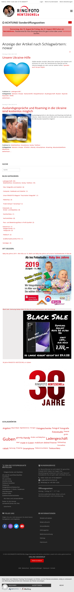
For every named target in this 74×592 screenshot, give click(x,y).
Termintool (67, 31)
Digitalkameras (24, 428)
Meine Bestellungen (66, 2)
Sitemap (42, 538)
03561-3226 (10, 2)
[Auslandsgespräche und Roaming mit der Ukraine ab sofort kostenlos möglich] (16, 128)
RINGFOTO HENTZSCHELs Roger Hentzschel (23, 554)
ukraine (15, 94)
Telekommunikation (41, 448)
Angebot (7, 428)
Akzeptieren (37, 585)
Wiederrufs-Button (46, 518)
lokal (17, 442)
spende (65, 94)
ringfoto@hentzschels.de (49, 480)
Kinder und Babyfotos (38, 437)
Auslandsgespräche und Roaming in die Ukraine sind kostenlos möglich (34, 109)
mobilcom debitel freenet (46, 442)
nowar (21, 94)
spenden (6, 96)
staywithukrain (39, 94)
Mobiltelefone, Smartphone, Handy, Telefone (25, 145)
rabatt (5, 448)
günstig (19, 437)
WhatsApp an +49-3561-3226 (50, 482)
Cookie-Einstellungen (36, 568)
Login (41, 2)
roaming (49, 147)
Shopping (19, 448)
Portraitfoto (61, 445)
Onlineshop (61, 442)
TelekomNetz (54, 448)
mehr (61, 585)
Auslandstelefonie (60, 147)
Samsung (12, 448)
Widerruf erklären (37, 560)
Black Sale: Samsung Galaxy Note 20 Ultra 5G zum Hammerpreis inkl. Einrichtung (29, 309)
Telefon (27, 147)
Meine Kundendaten (51, 2)
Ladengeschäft (16, 91)
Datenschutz (25, 568)
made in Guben (27, 442)
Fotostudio (57, 431)
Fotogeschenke (43, 428)
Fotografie (64, 428)
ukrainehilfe (29, 94)
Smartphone (41, 147)
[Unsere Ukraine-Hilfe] (16, 74)
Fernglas (33, 428)
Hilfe (12, 96)
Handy (33, 147)
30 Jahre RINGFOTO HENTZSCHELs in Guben (17, 362)
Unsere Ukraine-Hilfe (16, 57)
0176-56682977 (23, 2)
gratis (66, 434)
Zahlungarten (44, 530)
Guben (59, 94)
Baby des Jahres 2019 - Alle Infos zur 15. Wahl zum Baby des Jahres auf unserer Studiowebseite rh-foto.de (37, 253)
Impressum (43, 542)
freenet (66, 431)
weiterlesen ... (6, 98)
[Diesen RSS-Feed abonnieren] (70, 52)
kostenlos (6, 149)
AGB (19, 568)
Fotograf (55, 428)
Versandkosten (44, 526)
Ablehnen (12, 585)
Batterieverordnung (46, 534)
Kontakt (52, 568)
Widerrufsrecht (45, 522)
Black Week (15, 428)
